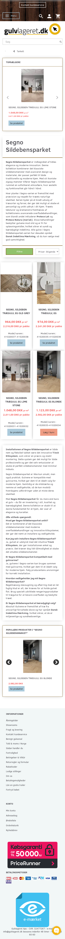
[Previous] (9, 662)
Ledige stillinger (13, 771)
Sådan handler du (14, 748)
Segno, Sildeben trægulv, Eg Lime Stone (32, 107)
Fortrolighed (12, 752)
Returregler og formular (17, 762)
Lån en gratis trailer (15, 785)
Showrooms (11, 725)
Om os (9, 775)
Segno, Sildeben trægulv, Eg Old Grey (16, 311)
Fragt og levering (14, 729)
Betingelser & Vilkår (15, 757)
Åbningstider (12, 720)
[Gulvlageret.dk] (32, 28)
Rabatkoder (11, 766)
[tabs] (41, 16)
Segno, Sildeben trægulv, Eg (48, 311)
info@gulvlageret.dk (12, 931)
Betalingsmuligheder (16, 780)
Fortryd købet (12, 789)
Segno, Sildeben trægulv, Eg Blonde (49, 399)
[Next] (56, 662)
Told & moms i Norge (16, 743)
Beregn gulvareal (14, 738)
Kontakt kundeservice (32, 4)
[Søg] (61, 41)
